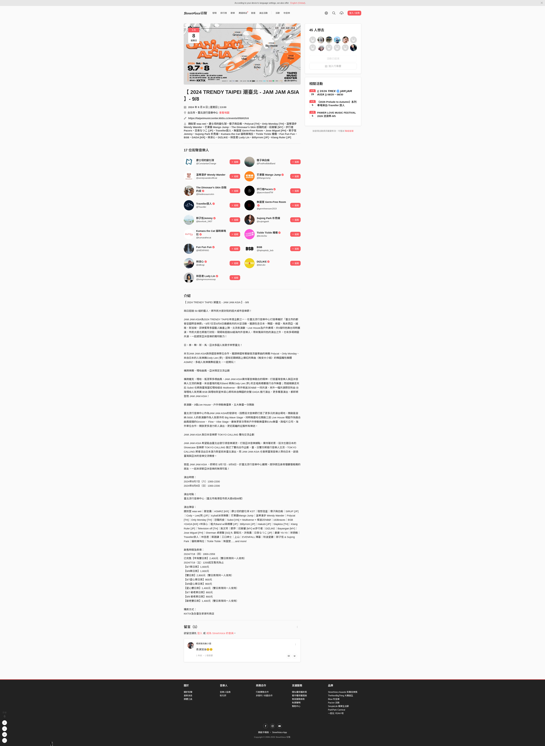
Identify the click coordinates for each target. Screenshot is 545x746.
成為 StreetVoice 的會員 (220, 633)
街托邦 (223, 695)
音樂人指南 (225, 692)
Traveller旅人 (204, 203)
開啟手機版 (263, 732)
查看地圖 (224, 112)
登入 (199, 633)
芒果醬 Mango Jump (269, 174)
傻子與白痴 (263, 160)
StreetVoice (195, 13)
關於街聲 (188, 692)
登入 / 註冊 (354, 13)
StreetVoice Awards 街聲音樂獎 (342, 692)
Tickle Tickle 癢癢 (267, 232)
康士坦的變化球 (205, 160)
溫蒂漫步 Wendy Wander (210, 174)
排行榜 (223, 13)
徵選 (253, 13)
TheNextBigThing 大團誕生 (340, 695)
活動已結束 (333, 58)
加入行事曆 (334, 66)
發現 (214, 13)
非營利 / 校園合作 (264, 695)
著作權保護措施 (299, 695)
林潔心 (200, 261)
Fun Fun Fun (204, 247)
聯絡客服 (349, 131)
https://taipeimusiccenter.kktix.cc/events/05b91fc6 (218, 118)
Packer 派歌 (333, 702)
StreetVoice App (279, 732)
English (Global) (297, 3)
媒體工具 (188, 699)
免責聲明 (296, 702)
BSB (259, 247)
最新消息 (188, 695)
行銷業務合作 (262, 692)
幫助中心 (296, 706)
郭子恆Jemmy (204, 218)
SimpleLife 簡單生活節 (338, 706)
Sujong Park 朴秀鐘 (268, 218)
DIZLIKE (262, 261)
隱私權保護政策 (299, 692)
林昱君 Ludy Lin (205, 276)
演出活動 (263, 13)
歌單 (233, 13)
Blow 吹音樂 (333, 699)
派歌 (277, 13)
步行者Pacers (265, 189)
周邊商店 (243, 13)
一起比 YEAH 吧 (335, 713)
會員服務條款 (298, 699)
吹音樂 (287, 13)
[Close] (542, 3)
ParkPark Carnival (336, 710)
